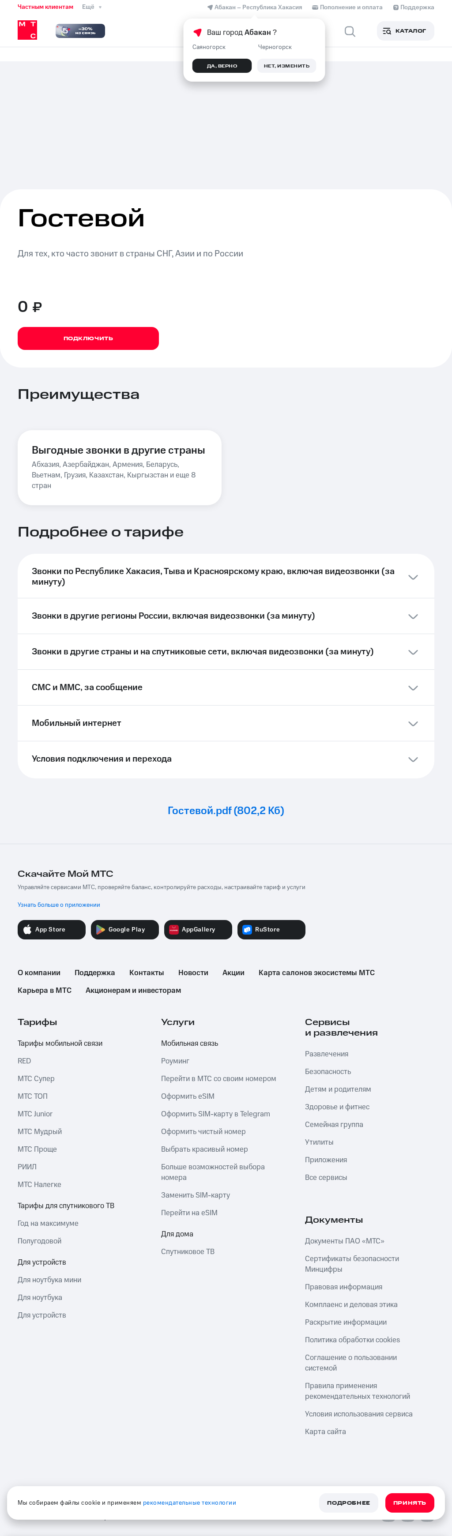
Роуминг (175, 1061)
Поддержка (95, 973)
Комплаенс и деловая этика (351, 1304)
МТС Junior (35, 1114)
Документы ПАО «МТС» (344, 1241)
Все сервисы (326, 1177)
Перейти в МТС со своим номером (218, 1079)
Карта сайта (325, 1432)
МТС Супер (36, 1079)
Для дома (177, 1234)
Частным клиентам (45, 7)
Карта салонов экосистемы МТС (317, 973)
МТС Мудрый (40, 1132)
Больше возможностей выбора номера (213, 1172)
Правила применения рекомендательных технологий (357, 1391)
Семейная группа (334, 1124)
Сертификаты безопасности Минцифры (352, 1264)
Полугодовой (39, 1241)
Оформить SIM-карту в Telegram (215, 1114)
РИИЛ (27, 1167)
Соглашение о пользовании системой (351, 1363)
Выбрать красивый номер (204, 1149)
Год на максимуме (48, 1223)
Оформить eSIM (188, 1096)
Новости (193, 973)
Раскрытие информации (346, 1322)
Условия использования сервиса (359, 1414)
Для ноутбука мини (49, 1280)
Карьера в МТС (45, 990)
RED (24, 1061)
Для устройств (42, 1262)
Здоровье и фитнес (337, 1107)
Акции (233, 973)
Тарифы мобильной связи (60, 1043)
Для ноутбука (40, 1297)
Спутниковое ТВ (188, 1252)
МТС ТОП (33, 1096)
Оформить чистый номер (203, 1132)
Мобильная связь (189, 1043)
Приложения (326, 1160)
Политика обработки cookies (352, 1340)
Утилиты (319, 1142)
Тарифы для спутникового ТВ (66, 1206)
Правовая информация (343, 1287)
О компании (39, 973)
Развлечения (326, 1054)
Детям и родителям (338, 1089)
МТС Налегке (39, 1184)
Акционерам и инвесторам (133, 990)
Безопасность (328, 1072)
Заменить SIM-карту (195, 1195)
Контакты (146, 973)
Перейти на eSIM (189, 1213)
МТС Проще (37, 1149)
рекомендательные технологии (190, 1502)
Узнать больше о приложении (59, 905)
